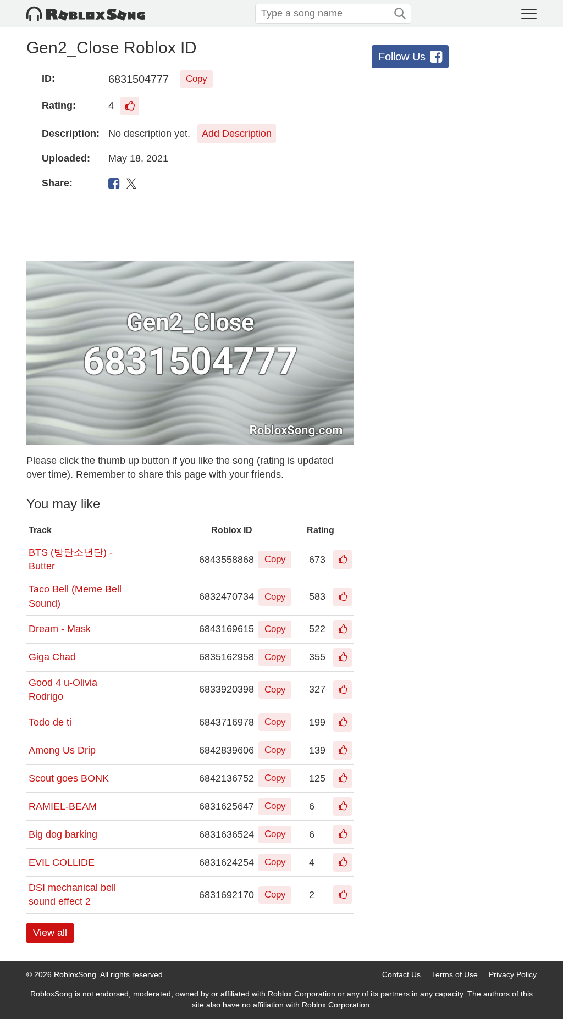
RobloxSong (75, 974)
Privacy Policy (513, 974)
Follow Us (402, 57)
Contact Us (401, 974)
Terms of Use (455, 974)
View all (50, 932)
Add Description (237, 133)
